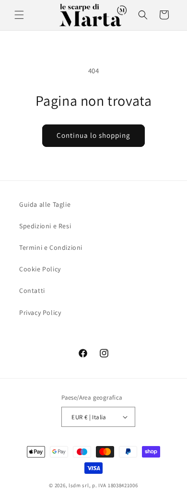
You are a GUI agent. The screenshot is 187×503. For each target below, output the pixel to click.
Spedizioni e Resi (45, 226)
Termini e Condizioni (50, 247)
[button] (19, 14)
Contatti (32, 290)
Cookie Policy (40, 269)
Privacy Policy (40, 312)
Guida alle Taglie (44, 204)
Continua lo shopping (93, 135)
